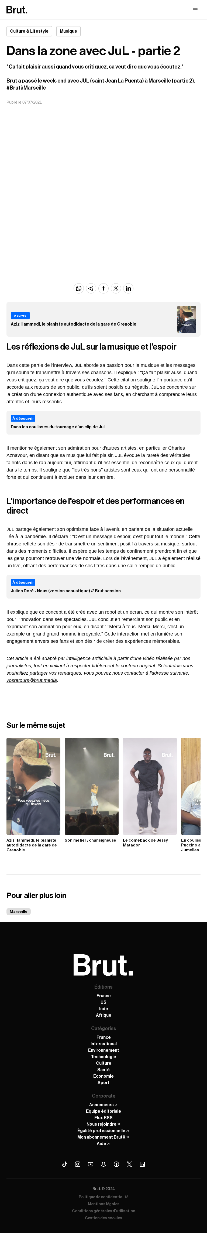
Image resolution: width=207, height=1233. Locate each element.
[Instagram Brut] (77, 1164)
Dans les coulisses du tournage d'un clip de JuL (58, 427)
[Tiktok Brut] (64, 1164)
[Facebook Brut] (116, 1164)
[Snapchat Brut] (103, 1164)
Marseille (18, 912)
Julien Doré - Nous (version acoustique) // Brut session (66, 591)
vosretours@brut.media (31, 680)
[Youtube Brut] (90, 1164)
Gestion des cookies (103, 1218)
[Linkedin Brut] (142, 1164)
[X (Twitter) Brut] (129, 1164)
